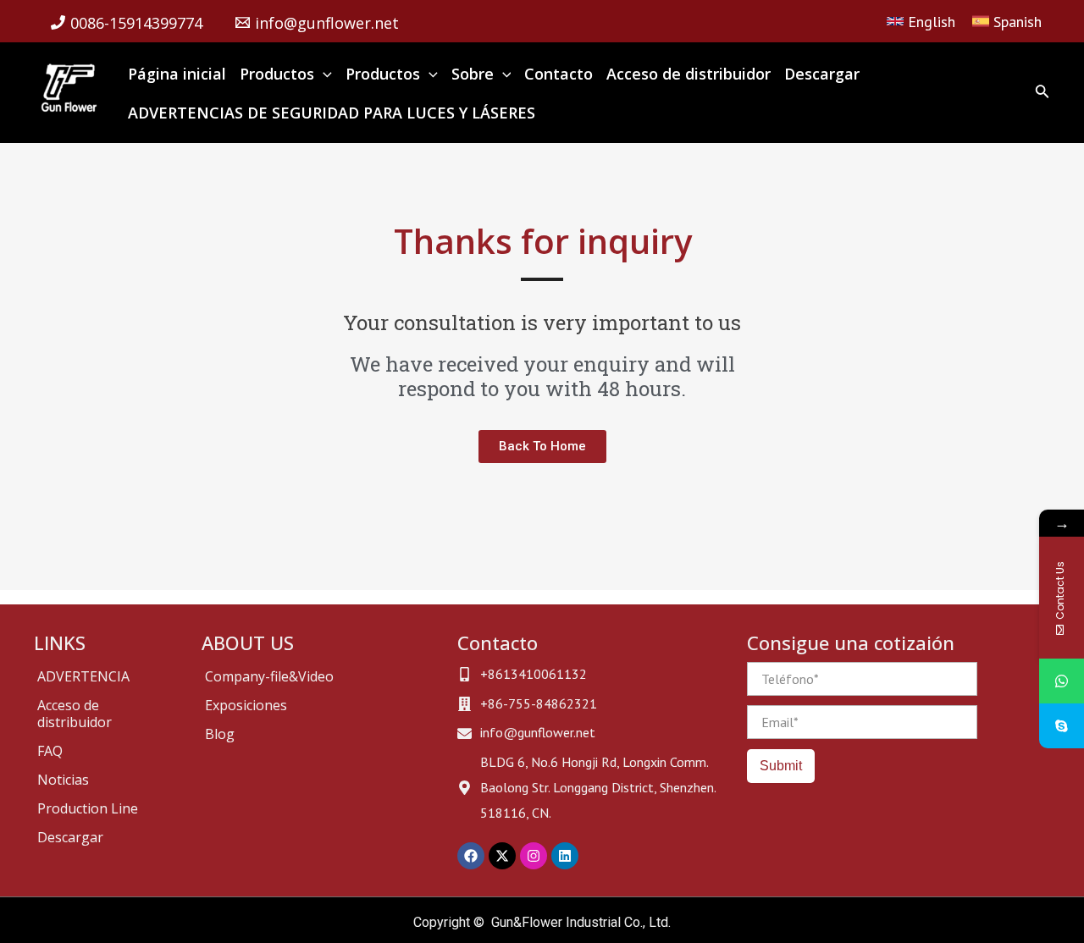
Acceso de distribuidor (74, 713)
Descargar (70, 837)
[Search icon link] (1042, 94)
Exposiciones (246, 705)
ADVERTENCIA (83, 676)
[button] (542, 446)
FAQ (50, 751)
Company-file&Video (269, 676)
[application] (323, 73)
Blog (220, 734)
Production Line (87, 808)
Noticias (63, 779)
